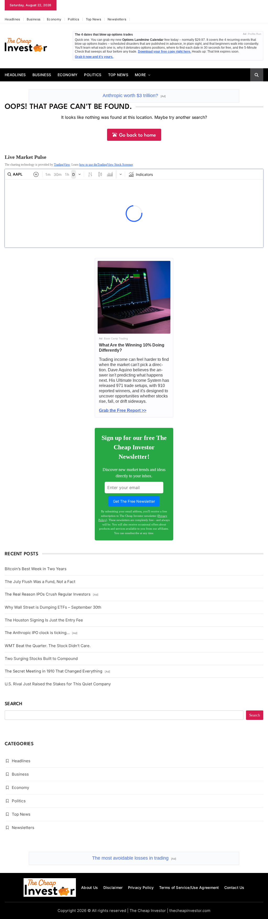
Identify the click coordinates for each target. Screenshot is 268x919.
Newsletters (117, 19)
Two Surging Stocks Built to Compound (41, 658)
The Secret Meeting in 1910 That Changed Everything (57, 671)
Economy (54, 19)
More (140, 74)
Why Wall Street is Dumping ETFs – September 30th (53, 607)
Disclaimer (113, 887)
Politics (73, 19)
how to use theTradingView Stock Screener (106, 164)
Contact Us (234, 887)
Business (33, 19)
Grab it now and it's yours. (94, 57)
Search (14, 704)
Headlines (12, 19)
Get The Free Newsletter (134, 501)
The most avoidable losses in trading (134, 858)
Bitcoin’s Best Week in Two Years (35, 568)
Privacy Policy (141, 887)
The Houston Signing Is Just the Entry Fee (44, 620)
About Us (89, 887)
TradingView (62, 164)
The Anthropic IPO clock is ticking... (41, 632)
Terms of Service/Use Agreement (189, 887)
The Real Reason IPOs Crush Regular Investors (51, 594)
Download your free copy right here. (164, 51)
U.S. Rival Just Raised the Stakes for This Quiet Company (58, 683)
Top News (93, 19)
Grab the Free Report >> (122, 410)
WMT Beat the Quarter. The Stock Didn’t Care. (48, 645)
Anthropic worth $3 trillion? (134, 95)
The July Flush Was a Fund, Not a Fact (40, 581)
